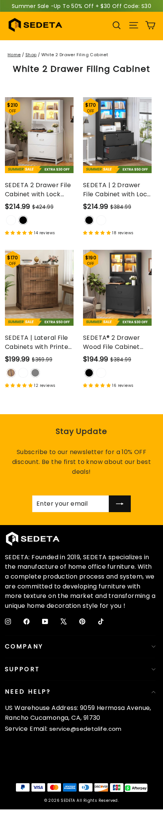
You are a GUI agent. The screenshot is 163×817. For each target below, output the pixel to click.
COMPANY (24, 646)
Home (14, 55)
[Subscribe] (120, 503)
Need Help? (28, 692)
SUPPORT (22, 669)
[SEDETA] (35, 25)
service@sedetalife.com (85, 729)
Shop (31, 55)
